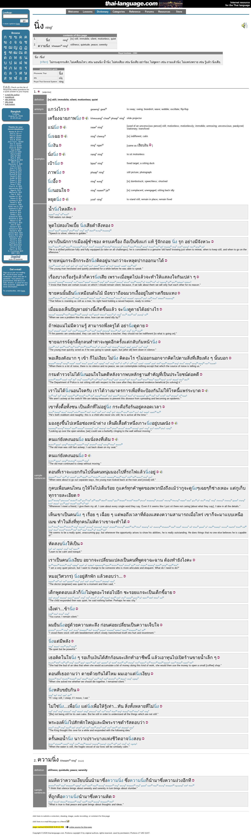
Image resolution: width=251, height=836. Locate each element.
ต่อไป (112, 592)
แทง (173, 293)
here (23, 291)
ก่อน (105, 624)
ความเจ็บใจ (148, 624)
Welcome (73, 11)
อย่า (125, 325)
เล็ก (209, 657)
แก (139, 592)
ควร (91, 276)
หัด (51, 543)
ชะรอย (130, 592)
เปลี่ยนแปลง (110, 560)
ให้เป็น (73, 543)
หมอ (53, 576)
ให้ (87, 488)
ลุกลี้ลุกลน (79, 341)
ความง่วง (174, 780)
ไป (56, 225)
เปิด (180, 657)
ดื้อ (63, 406)
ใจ (92, 488)
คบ (54, 488)
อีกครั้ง (117, 341)
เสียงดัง (61, 358)
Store (179, 11)
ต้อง (147, 514)
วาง (108, 390)
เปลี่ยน (123, 624)
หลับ (58, 689)
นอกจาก (160, 358)
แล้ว (80, 276)
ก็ (85, 276)
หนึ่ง (133, 423)
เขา (52, 241)
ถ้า (51, 325)
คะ (189, 560)
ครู (111, 325)
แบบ (229, 514)
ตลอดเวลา (151, 406)
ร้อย (111, 488)
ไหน (77, 488)
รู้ (74, 276)
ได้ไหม (109, 673)
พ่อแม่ (59, 325)
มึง (162, 488)
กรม (53, 374)
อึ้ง (55, 181)
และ (98, 722)
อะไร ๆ (132, 358)
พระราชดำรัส (118, 722)
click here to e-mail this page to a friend (50, 822)
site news (9, 102)
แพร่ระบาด (190, 390)
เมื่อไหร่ (196, 514)
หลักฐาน (139, 374)
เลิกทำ (130, 657)
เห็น (110, 423)
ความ (44, 759)
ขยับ (66, 689)
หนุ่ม (61, 260)
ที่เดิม (106, 439)
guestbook (9, 97)
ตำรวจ (63, 374)
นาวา (79, 738)
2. (35, 44)
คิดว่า (98, 521)
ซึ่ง (127, 780)
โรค (173, 390)
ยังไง (182, 560)
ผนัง (166, 423)
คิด (99, 260)
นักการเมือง (74, 241)
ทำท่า (94, 341)
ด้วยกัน (96, 673)
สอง (63, 225)
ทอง (106, 225)
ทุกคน (82, 521)
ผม (87, 439)
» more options (11, 24)
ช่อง (86, 423)
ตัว (126, 423)
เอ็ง (52, 608)
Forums (149, 11)
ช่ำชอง (94, 241)
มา (156, 260)
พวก (156, 488)
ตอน (53, 471)
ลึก (70, 209)
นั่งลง (95, 439)
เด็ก (89, 406)
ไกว (62, 109)
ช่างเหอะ (220, 488)
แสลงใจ (169, 276)
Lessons (87, 11)
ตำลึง (97, 225)
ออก (149, 260)
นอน (74, 439)
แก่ (144, 241)
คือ (59, 796)
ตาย (85, 673)
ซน (74, 406)
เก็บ (242, 488)
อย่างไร (151, 309)
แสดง (156, 514)
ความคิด (103, 796)
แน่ (51, 127)
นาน (111, 260)
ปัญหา (77, 309)
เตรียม (162, 293)
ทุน (169, 657)
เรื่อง (53, 276)
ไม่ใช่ (54, 706)
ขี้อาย (167, 592)
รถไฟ (131, 471)
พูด (51, 225)
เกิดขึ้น (101, 309)
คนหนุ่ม (103, 471)
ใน (148, 293)
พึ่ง (106, 325)
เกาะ (142, 423)
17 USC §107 (144, 833)
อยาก (88, 560)
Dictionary (102, 11)
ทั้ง (58, 406)
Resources (164, 11)
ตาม (183, 358)
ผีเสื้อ (119, 423)
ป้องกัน (152, 390)
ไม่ (95, 358)
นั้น (65, 293)
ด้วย (74, 624)
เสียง (199, 358)
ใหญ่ (89, 722)
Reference (134, 11)
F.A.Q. (6, 87)
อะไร (102, 592)
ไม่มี (69, 325)
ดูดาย (133, 309)
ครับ (88, 390)
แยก (75, 471)
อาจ (124, 738)
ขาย (196, 657)
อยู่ (104, 260)
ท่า (153, 293)
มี (196, 241)
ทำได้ (121, 521)
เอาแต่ (129, 673)
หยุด (52, 199)
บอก (224, 358)
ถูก (54, 796)
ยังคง (65, 439)
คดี (106, 374)
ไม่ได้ (75, 374)
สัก (107, 657)
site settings (10, 99)
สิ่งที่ (191, 358)
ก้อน (114, 657)
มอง (52, 423)
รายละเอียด (65, 495)
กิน (73, 689)
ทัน (120, 706)
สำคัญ (153, 374)
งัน (55, 145)
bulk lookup (10, 104)
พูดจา (143, 560)
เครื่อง (53, 118)
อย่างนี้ (89, 309)
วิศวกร (64, 576)
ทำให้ (156, 276)
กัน (179, 276)
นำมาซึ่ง (99, 780)
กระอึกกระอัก (78, 260)
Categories (119, 11)
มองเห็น (63, 309)
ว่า (77, 673)
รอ (83, 657)
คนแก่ (54, 439)
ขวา (114, 293)
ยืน (71, 293)
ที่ (160, 374)
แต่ (127, 341)
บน (160, 423)
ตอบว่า (112, 576)
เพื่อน (62, 488)
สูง (58, 423)
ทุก (130, 488)
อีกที (187, 780)
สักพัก (90, 576)
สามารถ (96, 325)
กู (50, 488)
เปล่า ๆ (189, 276)
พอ (51, 358)
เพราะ (114, 276)
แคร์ (123, 488)
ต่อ (190, 374)
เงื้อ (137, 293)
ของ (148, 488)
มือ (107, 293)
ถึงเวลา (133, 514)
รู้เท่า (109, 706)
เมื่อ (123, 276)
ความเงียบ (75, 780)
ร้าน (188, 657)
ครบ (106, 241)
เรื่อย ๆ (92, 514)
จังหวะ (204, 241)
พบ (128, 374)
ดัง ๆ (208, 358)
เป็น (59, 241)
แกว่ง (53, 109)
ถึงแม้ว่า (173, 488)
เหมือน (85, 293)
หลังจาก (117, 374)
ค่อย (113, 624)
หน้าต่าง (98, 423)
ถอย (167, 241)
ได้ (161, 260)
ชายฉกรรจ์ (59, 341)
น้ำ (51, 209)
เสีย (88, 225)
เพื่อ (133, 390)
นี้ (178, 390)
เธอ (52, 657)
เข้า (84, 358)
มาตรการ (121, 390)
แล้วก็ (75, 592)
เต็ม (103, 488)
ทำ (60, 521)
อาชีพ (141, 657)
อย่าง (190, 241)
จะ (126, 260)
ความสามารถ (175, 514)
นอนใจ (59, 190)
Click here (20, 285)
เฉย (56, 136)
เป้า (51, 163)
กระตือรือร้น (124, 406)
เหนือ (77, 423)
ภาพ (71, 118)
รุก (181, 241)
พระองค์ (56, 722)
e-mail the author (12, 95)
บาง (61, 276)
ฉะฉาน (156, 560)
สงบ (58, 543)
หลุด (133, 260)
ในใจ (66, 657)
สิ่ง (127, 706)
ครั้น (53, 738)
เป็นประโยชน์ (175, 374)
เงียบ (140, 145)
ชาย (53, 260)
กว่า (120, 260)
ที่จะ (141, 390)
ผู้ (86, 241)
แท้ (151, 241)
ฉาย (63, 118)
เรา (52, 390)
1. (35, 38)
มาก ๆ (74, 358)
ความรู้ (80, 325)
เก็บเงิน (93, 657)
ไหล (63, 209)
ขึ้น (64, 423)
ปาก (141, 260)
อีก (119, 592)
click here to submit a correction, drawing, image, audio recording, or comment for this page (71, 816)
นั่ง (50, 154)
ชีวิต (116, 738)
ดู (190, 488)
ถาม (71, 673)
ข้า (67, 608)
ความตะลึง (88, 624)
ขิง (138, 241)
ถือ (126, 241)
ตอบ (66, 592)
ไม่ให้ (164, 390)
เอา (163, 657)
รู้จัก (159, 241)
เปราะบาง (94, 738)
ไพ (69, 225)
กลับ (134, 341)
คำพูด (138, 488)
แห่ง (108, 738)
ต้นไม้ (97, 293)
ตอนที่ (54, 673)
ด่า (57, 608)
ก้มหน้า (145, 341)
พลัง (66, 641)
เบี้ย (75, 225)
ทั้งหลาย (138, 706)
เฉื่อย (105, 514)
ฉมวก (128, 293)
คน (59, 293)
